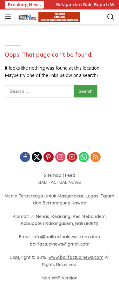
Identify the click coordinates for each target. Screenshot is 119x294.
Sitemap (53, 175)
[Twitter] (37, 157)
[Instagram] (60, 157)
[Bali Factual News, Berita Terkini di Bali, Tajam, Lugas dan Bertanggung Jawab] (47, 17)
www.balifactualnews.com (76, 257)
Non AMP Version (59, 278)
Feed (70, 175)
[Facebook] (25, 157)
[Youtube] (72, 157)
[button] (9, 16)
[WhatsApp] (84, 157)
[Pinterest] (48, 157)
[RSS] (95, 157)
